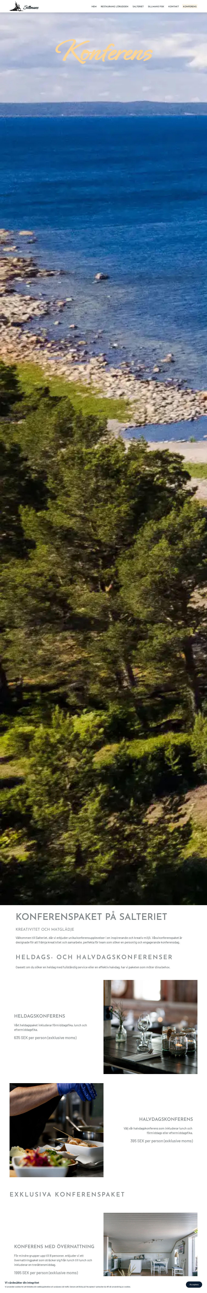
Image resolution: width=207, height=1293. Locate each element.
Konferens (190, 7)
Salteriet (138, 7)
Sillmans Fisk (156, 7)
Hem (94, 7)
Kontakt (173, 7)
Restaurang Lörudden (114, 7)
